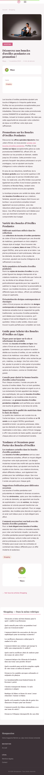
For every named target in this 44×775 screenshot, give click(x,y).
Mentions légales (7, 759)
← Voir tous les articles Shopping (14, 593)
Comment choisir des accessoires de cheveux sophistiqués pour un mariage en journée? (21, 633)
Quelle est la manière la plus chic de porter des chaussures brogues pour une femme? (21, 701)
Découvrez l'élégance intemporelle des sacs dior (22, 714)
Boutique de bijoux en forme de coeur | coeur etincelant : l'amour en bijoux (21, 694)
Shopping (12, 10)
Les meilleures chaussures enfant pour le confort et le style (19, 640)
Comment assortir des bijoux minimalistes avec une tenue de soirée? (22, 708)
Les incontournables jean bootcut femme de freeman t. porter (20, 681)
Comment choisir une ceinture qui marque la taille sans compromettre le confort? (21, 647)
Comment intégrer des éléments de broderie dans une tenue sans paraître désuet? (21, 660)
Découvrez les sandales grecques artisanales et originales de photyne (21, 674)
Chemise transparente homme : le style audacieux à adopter (19, 688)
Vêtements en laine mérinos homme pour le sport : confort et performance (20, 620)
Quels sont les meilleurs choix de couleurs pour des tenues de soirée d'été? (22, 654)
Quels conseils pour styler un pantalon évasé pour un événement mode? (21, 626)
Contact (4, 762)
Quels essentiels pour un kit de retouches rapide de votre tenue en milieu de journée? (22, 667)
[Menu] (25, 1)
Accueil (4, 10)
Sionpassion (8, 733)
